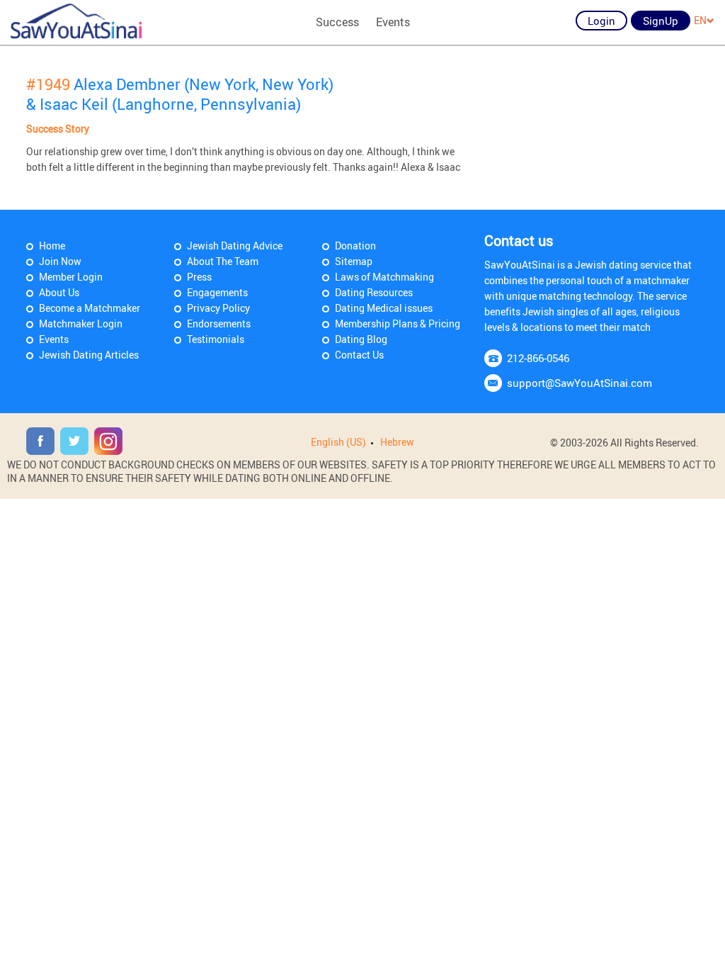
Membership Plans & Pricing (397, 323)
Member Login (71, 276)
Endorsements (219, 323)
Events (393, 22)
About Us (59, 292)
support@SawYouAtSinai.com (579, 383)
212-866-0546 (538, 358)
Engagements (217, 292)
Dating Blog (361, 339)
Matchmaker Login (80, 323)
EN (700, 20)
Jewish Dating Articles (89, 354)
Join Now (60, 261)
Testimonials (215, 339)
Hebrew (397, 442)
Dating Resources (374, 292)
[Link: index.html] (76, 21)
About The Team (222, 261)
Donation (355, 245)
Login (601, 20)
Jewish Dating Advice (234, 245)
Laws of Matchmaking (384, 276)
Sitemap (353, 261)
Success (337, 22)
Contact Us (359, 354)
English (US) (338, 442)
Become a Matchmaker (89, 308)
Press (199, 276)
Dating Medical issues (384, 308)
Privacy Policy (218, 308)
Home (52, 245)
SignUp (660, 20)
